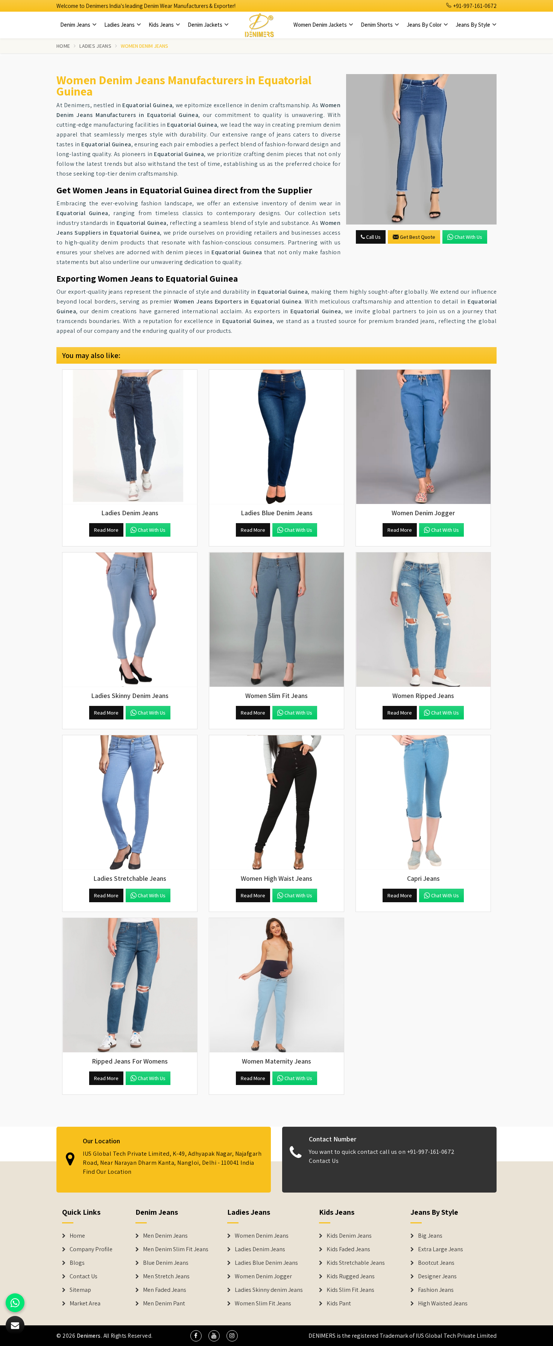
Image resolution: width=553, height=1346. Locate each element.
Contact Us (324, 1161)
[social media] (196, 1335)
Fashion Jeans (436, 1290)
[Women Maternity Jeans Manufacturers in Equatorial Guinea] (276, 985)
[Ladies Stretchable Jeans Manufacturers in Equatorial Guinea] (129, 802)
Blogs (77, 1263)
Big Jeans (430, 1236)
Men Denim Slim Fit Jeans (175, 1249)
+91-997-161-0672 (474, 5)
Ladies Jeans (120, 24)
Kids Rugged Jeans (351, 1276)
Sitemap (80, 1290)
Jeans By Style (473, 24)
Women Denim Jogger (263, 1276)
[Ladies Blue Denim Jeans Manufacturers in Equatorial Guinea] (276, 437)
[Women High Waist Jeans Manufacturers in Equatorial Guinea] (276, 802)
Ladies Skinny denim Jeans (269, 1290)
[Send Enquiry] (421, 149)
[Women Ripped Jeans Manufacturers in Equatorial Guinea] (423, 619)
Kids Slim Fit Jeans (350, 1290)
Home (63, 45)
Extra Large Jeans (440, 1249)
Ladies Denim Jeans (260, 1249)
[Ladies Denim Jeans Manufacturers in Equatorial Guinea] (129, 437)
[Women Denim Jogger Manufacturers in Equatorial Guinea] (423, 437)
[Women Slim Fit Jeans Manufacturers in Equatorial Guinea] (276, 619)
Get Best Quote (417, 237)
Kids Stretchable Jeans (356, 1263)
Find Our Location (107, 1172)
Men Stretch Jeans (166, 1276)
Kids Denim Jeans (349, 1236)
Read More (106, 530)
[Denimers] (259, 24)
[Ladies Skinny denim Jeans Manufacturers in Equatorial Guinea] (129, 619)
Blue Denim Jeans (165, 1263)
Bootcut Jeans (436, 1263)
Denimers (89, 1335)
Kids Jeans (162, 24)
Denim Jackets (205, 24)
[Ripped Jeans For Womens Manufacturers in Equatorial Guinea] (129, 985)
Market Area (85, 1303)
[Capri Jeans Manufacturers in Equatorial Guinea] (423, 802)
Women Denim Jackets (320, 24)
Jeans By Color (425, 24)
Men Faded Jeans (164, 1290)
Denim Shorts (377, 24)
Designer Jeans (437, 1276)
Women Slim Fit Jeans (263, 1303)
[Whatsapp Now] (15, 1302)
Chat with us (468, 237)
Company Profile (91, 1249)
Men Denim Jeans (165, 1236)
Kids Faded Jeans (348, 1249)
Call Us (373, 237)
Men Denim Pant (164, 1303)
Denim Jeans (75, 24)
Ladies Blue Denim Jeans (266, 1263)
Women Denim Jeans (262, 1236)
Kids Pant (339, 1303)
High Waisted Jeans (443, 1303)
